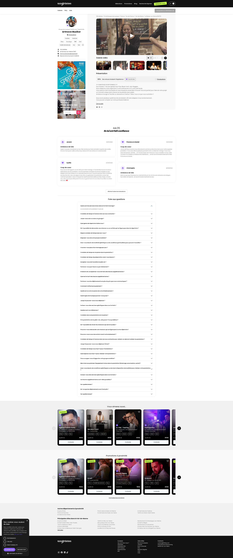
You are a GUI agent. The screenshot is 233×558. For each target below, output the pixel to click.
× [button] (27, 520)
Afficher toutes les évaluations (116, 191)
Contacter (71, 442)
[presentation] (162, 58)
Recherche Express (145, 4)
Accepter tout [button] (9, 549)
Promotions (128, 4)
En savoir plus (18, 534)
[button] (15, 553)
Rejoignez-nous (160, 3)
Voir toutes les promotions (116, 498)
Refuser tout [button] (21, 549)
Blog (135, 4)
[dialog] (15, 537)
